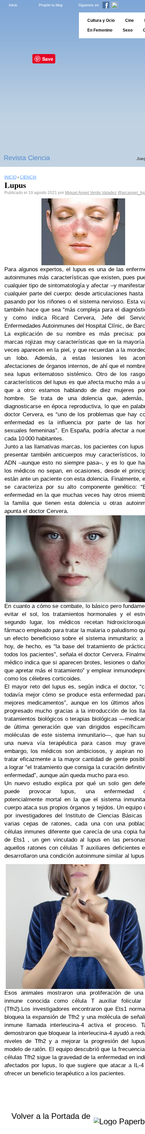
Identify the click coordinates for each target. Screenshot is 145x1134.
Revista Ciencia (27, 157)
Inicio (13, 5)
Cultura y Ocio (101, 20)
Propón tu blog (50, 5)
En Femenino (99, 30)
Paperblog (37, 25)
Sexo (128, 30)
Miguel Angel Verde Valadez (91, 192)
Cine (129, 20)
